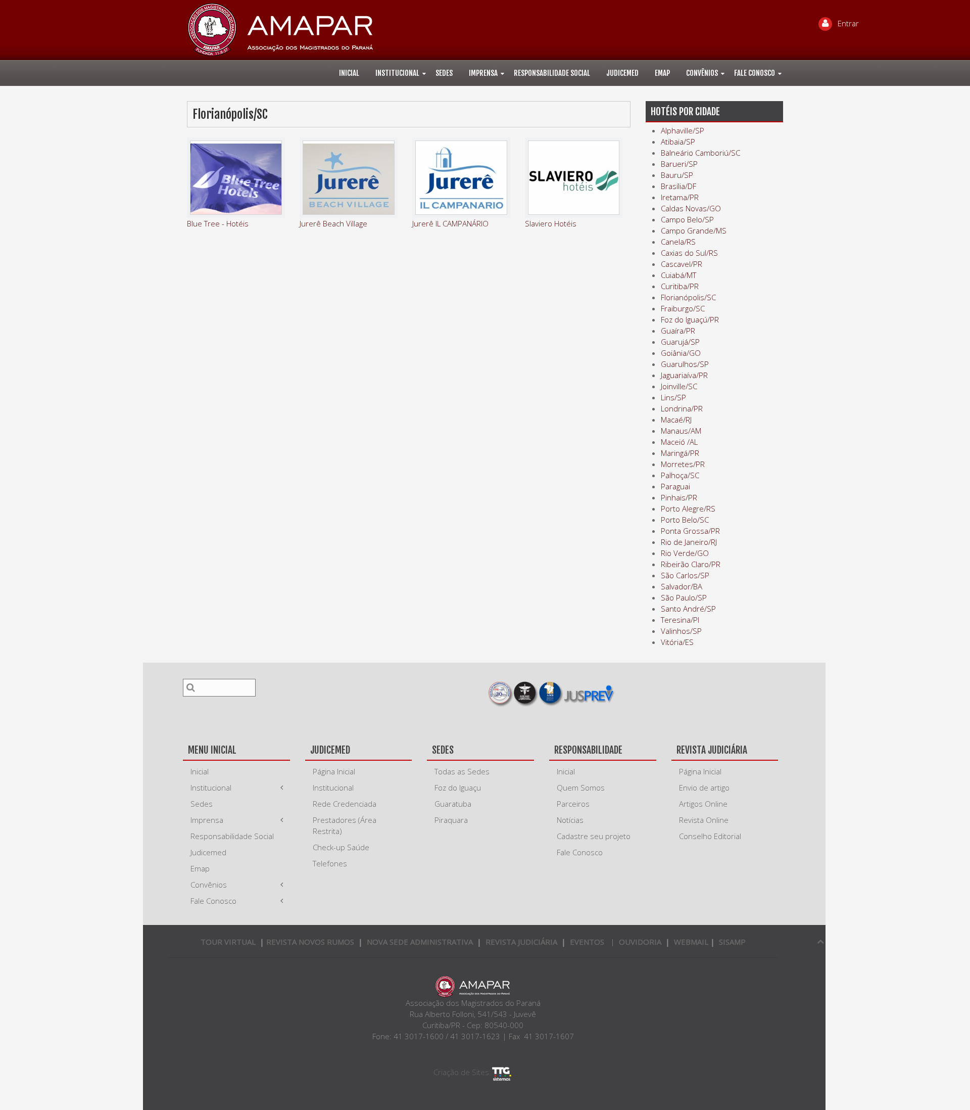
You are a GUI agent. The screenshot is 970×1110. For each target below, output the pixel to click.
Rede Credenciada (344, 804)
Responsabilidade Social (552, 73)
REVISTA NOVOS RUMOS (311, 942)
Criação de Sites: (462, 1072)
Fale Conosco (754, 73)
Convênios (702, 73)
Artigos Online (703, 804)
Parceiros (573, 804)
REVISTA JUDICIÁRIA (521, 942)
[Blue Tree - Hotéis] (236, 178)
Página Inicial (334, 771)
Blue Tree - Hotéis (218, 223)
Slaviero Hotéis (550, 223)
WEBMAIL (691, 942)
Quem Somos (581, 787)
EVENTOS (587, 942)
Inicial (349, 73)
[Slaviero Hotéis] (574, 178)
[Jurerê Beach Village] (349, 178)
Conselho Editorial (710, 836)
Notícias (570, 820)
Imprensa (483, 73)
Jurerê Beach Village (333, 223)
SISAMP (732, 942)
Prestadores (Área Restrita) (344, 825)
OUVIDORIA (640, 942)
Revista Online (704, 820)
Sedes (444, 73)
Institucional (397, 73)
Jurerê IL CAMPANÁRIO (450, 223)
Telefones (330, 863)
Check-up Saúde (341, 847)
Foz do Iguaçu (457, 787)
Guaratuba (452, 804)
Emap (662, 73)
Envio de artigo (704, 787)
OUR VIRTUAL (228, 942)
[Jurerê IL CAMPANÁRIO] (461, 178)
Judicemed (622, 73)
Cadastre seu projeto (593, 836)
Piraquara (451, 820)
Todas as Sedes (462, 771)
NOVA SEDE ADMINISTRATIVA (420, 942)
